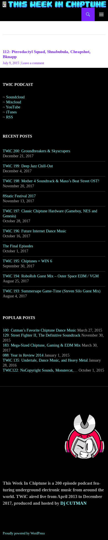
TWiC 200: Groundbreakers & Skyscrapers (36, 151)
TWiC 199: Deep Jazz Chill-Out (28, 166)
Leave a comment (32, 63)
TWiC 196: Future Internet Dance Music (34, 231)
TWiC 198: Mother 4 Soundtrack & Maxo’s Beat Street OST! (51, 181)
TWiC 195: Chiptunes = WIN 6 (27, 261)
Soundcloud (15, 97)
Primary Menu (101, 14)
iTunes (11, 112)
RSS (9, 117)
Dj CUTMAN (73, 503)
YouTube (13, 107)
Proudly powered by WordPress (24, 533)
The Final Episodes (18, 246)
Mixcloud (13, 102)
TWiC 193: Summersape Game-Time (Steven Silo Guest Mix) (52, 291)
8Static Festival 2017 (19, 196)
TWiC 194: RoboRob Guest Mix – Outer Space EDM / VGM (51, 276)
